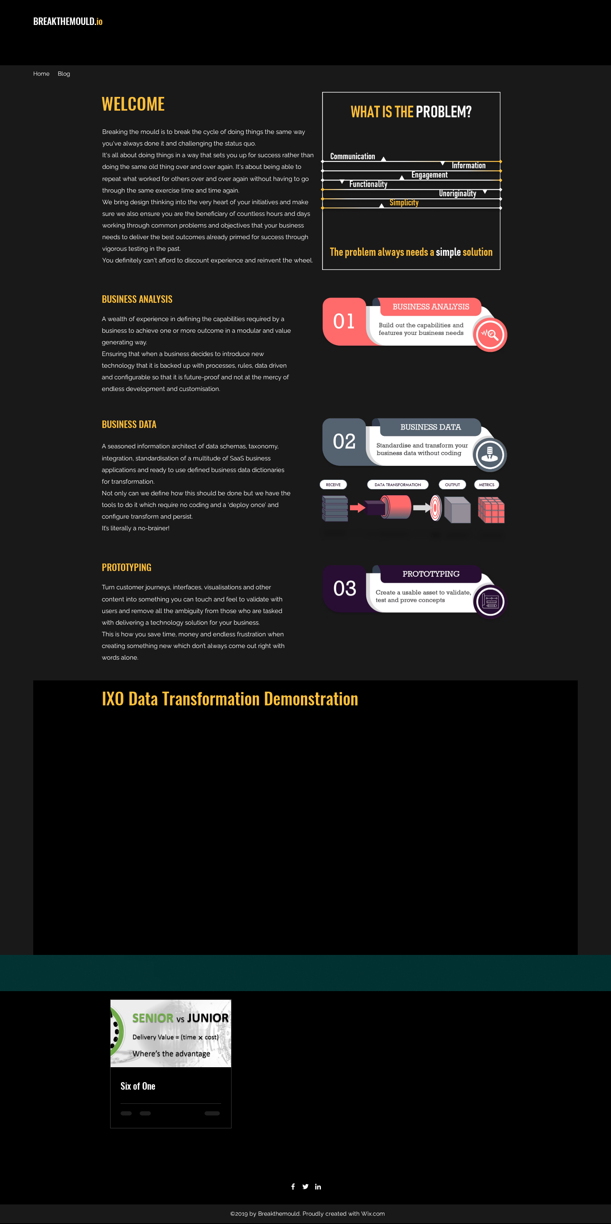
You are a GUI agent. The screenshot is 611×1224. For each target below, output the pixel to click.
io (99, 20)
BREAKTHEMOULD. (64, 20)
